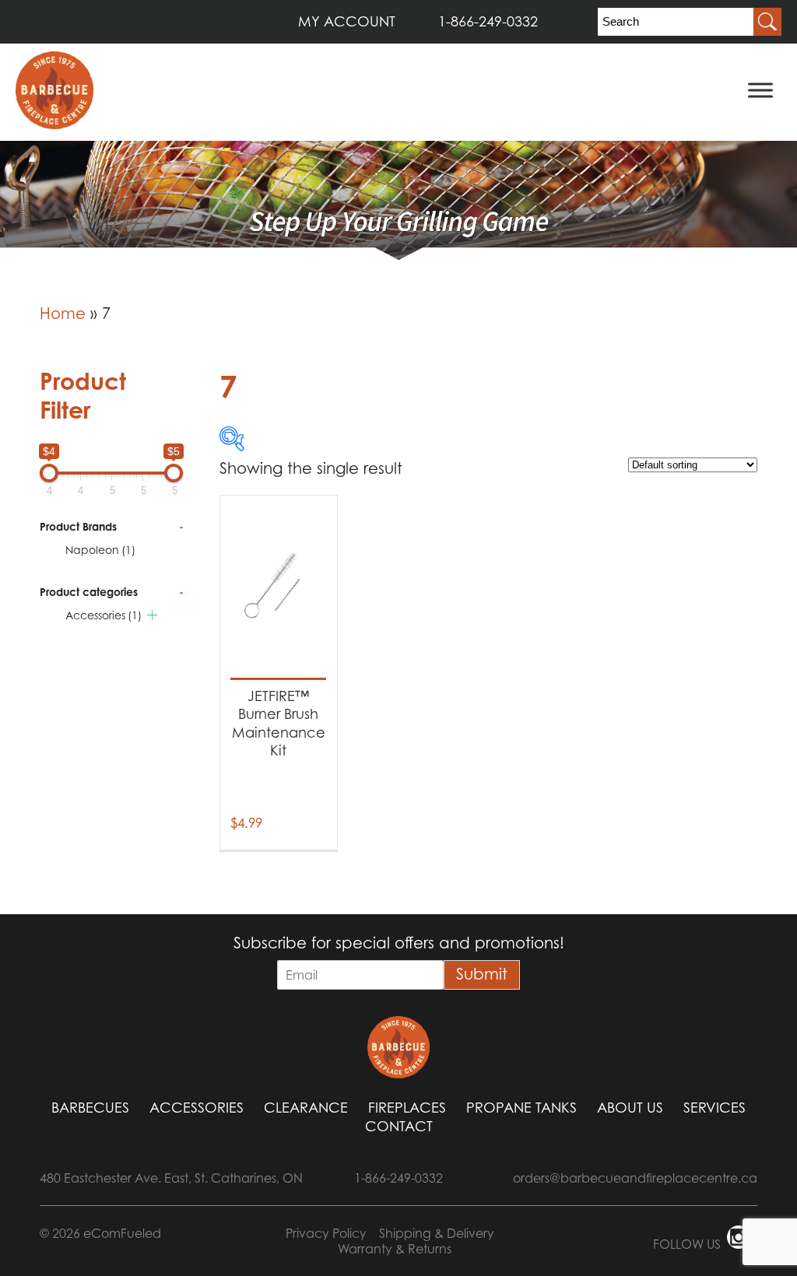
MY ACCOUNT (346, 21)
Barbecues (90, 1107)
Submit (481, 974)
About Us (630, 1107)
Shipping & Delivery (436, 1233)
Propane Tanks (521, 1107)
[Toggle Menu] (760, 89)
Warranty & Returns (394, 1249)
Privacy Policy (326, 1233)
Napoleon (100, 549)
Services (714, 1107)
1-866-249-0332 (488, 21)
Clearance (306, 1107)
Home (63, 313)
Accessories (103, 615)
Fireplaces (407, 1107)
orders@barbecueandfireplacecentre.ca (635, 1178)
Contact (399, 1126)
